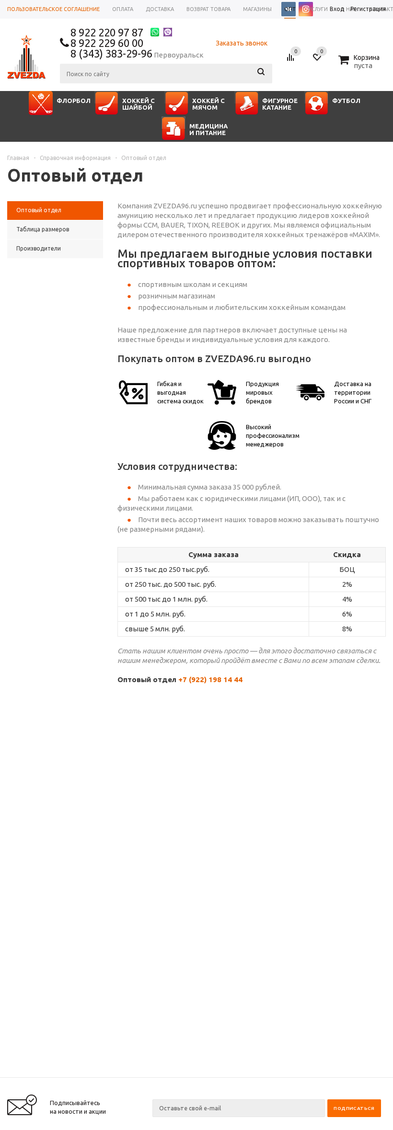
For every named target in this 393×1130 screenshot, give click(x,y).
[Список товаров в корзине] (360, 64)
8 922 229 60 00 (106, 43)
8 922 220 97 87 (106, 32)
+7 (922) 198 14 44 (210, 679)
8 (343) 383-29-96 (111, 53)
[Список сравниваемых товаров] (292, 60)
